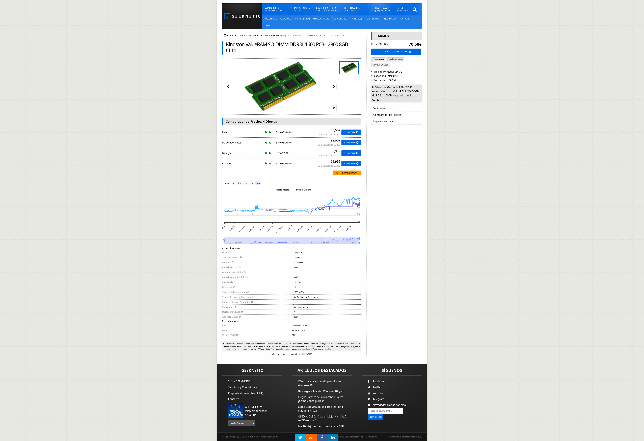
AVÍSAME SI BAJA (396, 59)
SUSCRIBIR (375, 417)
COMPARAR (379, 59)
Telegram (378, 399)
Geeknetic (231, 35)
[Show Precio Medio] (280, 189)
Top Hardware (380, 9)
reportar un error (380, 65)
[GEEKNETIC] (242, 16)
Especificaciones (383, 121)
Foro (402, 9)
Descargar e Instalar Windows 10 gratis (321, 391)
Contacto (233, 399)
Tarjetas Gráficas (302, 19)
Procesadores (270, 19)
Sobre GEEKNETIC (239, 381)
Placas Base (285, 19)
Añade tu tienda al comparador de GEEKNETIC (292, 354)
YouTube (378, 393)
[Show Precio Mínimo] (302, 189)
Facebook (378, 381)
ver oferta (349, 132)
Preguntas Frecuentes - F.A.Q (245, 393)
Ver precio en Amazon (347, 173)
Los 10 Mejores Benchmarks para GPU (321, 426)
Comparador (300, 9)
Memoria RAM (272, 35)
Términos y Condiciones (242, 387)
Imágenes (379, 108)
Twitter (377, 387)
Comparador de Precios (250, 35)
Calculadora (327, 9)
